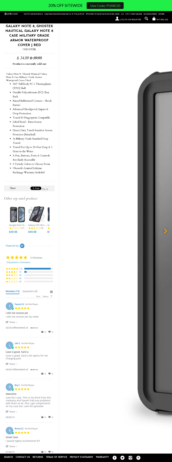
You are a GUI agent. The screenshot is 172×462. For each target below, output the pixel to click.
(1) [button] (20, 272)
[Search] (145, 18)
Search (8, 457)
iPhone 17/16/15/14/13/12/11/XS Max (102, 14)
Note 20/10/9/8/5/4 (33, 14)
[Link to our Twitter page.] (122, 458)
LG (122, 14)
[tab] (12, 292)
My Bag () (162, 20)
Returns (38, 457)
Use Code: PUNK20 (105, 6)
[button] (12, 322)
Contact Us (23, 457)
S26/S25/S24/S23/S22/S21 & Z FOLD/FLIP (64, 14)
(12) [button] (20, 268)
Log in (123, 20)
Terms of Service (56, 457)
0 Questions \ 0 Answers (18, 262)
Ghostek (29, 49)
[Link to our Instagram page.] (130, 458)
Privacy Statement (81, 457)
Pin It (45, 189)
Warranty (102, 457)
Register (136, 20)
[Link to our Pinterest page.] (137, 458)
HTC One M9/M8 (133, 14)
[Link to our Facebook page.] (114, 458)
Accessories (150, 14)
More (161, 14)
